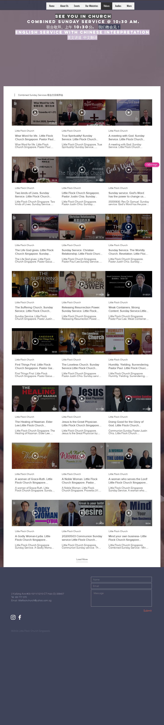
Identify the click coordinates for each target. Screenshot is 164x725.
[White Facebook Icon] (19, 617)
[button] (38, 95)
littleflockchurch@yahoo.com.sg (34, 600)
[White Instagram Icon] (13, 617)
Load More (82, 559)
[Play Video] (35, 112)
